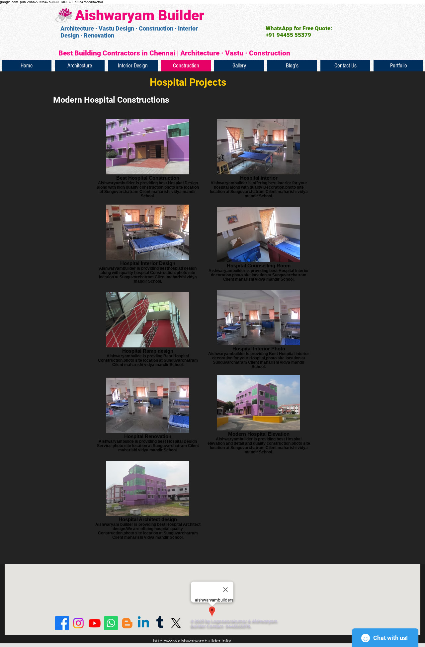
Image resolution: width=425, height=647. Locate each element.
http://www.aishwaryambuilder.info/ (192, 640)
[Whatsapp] (111, 623)
